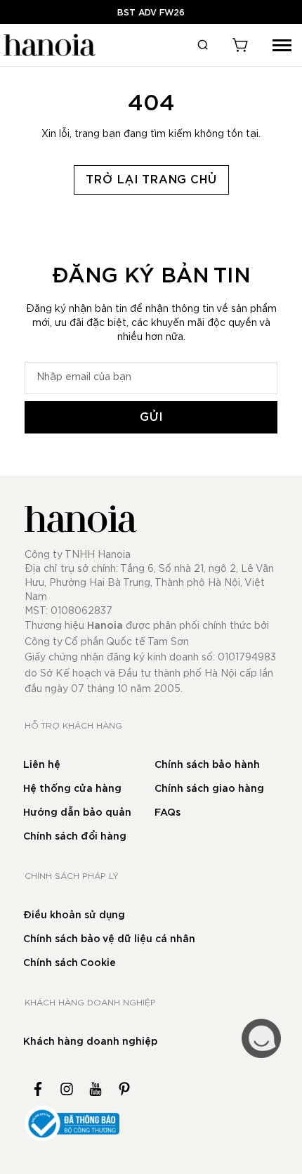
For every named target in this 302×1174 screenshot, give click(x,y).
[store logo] (48, 45)
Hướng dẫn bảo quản (77, 813)
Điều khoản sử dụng (74, 915)
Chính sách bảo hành (207, 765)
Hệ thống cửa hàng (72, 789)
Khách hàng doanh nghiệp (90, 1042)
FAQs (167, 813)
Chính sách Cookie (69, 963)
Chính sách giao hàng (209, 789)
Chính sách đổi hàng (74, 837)
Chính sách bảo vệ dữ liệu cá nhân (109, 939)
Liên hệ (41, 765)
